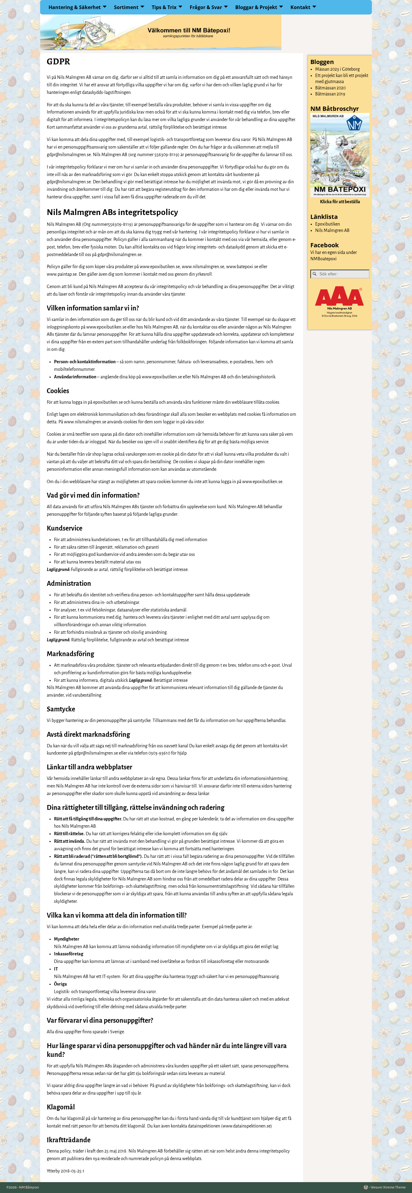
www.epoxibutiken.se (160, 266)
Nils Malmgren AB (332, 230)
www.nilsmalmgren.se (203, 266)
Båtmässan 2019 (330, 93)
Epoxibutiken (327, 224)
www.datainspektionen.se (247, 1126)
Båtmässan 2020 (330, 87)
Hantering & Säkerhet (75, 7)
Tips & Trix (164, 7)
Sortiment (126, 7)
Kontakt (300, 7)
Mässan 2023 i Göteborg (337, 69)
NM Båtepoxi (29, 1187)
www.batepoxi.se (242, 266)
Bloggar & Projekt (256, 7)
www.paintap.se (62, 274)
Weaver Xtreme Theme (388, 1187)
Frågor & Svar (206, 7)
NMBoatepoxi (323, 258)
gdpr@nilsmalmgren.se (69, 154)
